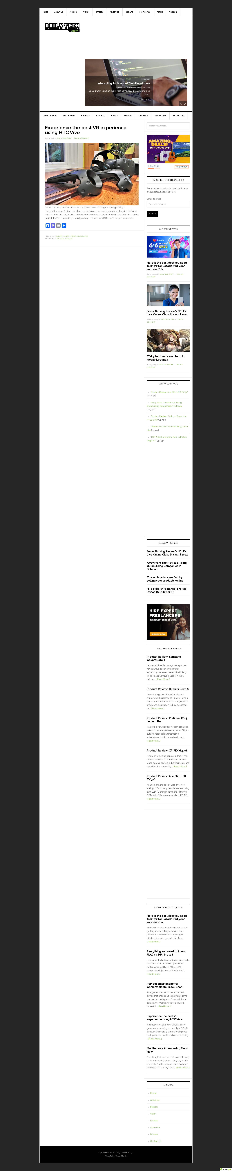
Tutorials (146, 75)
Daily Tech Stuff (62, 27)
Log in (132, 1153)
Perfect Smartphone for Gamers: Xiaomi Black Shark (165, 985)
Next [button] (185, 103)
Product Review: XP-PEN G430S (167, 750)
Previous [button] (181, 103)
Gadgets (59, 236)
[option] (136, 82)
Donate (154, 1134)
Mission (154, 1107)
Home (153, 1093)
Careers (154, 1120)
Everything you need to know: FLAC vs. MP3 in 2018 (166, 953)
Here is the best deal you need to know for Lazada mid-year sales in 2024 (167, 266)
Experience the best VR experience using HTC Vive (85, 130)
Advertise (155, 1127)
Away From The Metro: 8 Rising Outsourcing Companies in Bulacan (167, 566)
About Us (155, 1100)
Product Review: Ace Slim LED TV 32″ (169, 392)
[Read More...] (163, 679)
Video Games (82, 236)
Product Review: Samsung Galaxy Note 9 (164, 658)
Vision (153, 1113)
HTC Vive (60, 239)
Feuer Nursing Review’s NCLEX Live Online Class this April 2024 (167, 313)
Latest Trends (70, 236)
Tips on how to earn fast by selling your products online (165, 579)
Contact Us (155, 1141)
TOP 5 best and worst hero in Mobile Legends (165, 358)
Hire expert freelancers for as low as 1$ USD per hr (166, 590)
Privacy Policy (109, 1156)
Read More (145, 99)
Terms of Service (121, 1156)
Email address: (154, 199)
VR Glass (68, 239)
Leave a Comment (81, 138)
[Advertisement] (136, 40)
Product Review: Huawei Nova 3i (168, 689)
